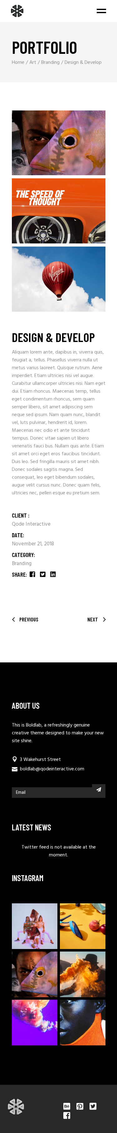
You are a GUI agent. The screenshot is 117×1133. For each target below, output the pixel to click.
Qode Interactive (31, 524)
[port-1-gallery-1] (58, 143)
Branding (22, 564)
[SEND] (98, 789)
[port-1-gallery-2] (58, 210)
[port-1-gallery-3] (58, 279)
